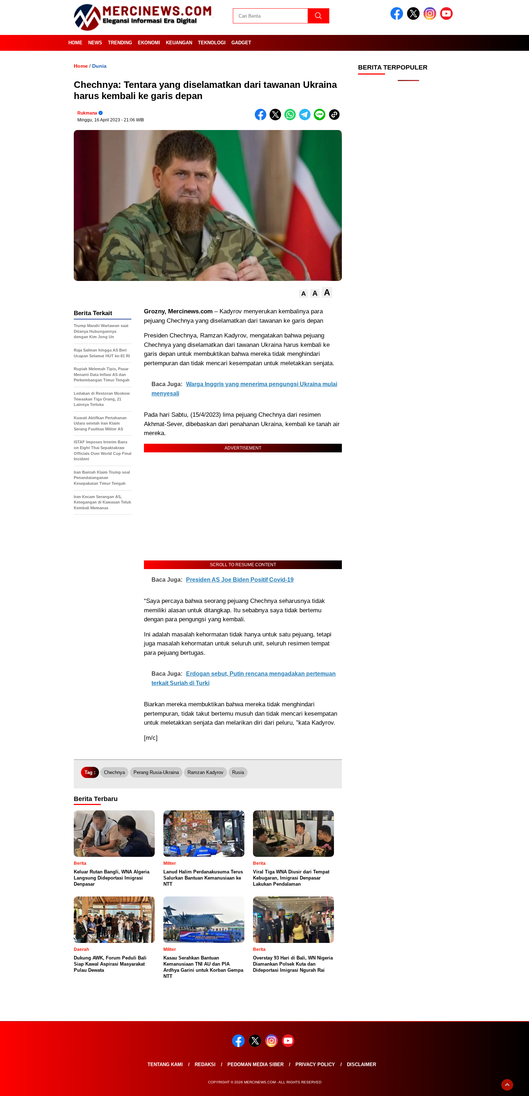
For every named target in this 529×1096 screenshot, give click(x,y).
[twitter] (414, 18)
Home (75, 42)
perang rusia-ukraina (156, 772)
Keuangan (179, 42)
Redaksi (205, 1064)
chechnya (114, 772)
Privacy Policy (315, 1064)
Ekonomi (149, 42)
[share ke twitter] (277, 118)
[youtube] (447, 18)
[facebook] (398, 18)
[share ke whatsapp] (291, 118)
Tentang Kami (165, 1064)
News (95, 42)
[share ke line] (321, 118)
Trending (120, 42)
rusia (238, 772)
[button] (303, 294)
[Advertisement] (408, 202)
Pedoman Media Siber (255, 1064)
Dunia (99, 66)
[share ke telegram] (306, 118)
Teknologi (212, 42)
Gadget (241, 42)
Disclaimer (361, 1064)
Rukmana (87, 113)
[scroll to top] (507, 1084)
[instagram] (431, 18)
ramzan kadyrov (205, 772)
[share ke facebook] (262, 118)
